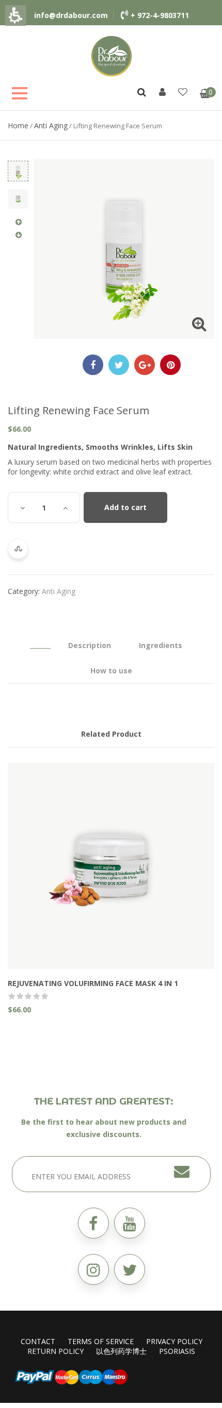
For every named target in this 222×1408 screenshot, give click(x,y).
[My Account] (162, 92)
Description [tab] (89, 645)
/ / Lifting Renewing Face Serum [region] (85, 125)
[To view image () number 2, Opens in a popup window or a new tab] (18, 199)
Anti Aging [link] (51, 125)
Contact (38, 1341)
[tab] (40, 640)
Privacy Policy (174, 1341)
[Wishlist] (182, 92)
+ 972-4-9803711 (160, 15)
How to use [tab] (111, 670)
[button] (129, 1269)
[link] (111, 55)
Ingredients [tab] (160, 645)
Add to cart (125, 507)
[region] (111, 125)
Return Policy (55, 1351)
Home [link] (18, 125)
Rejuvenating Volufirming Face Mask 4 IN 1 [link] (93, 983)
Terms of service (101, 1341)
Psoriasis (177, 1351)
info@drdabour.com (71, 15)
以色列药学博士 (121, 1351)
